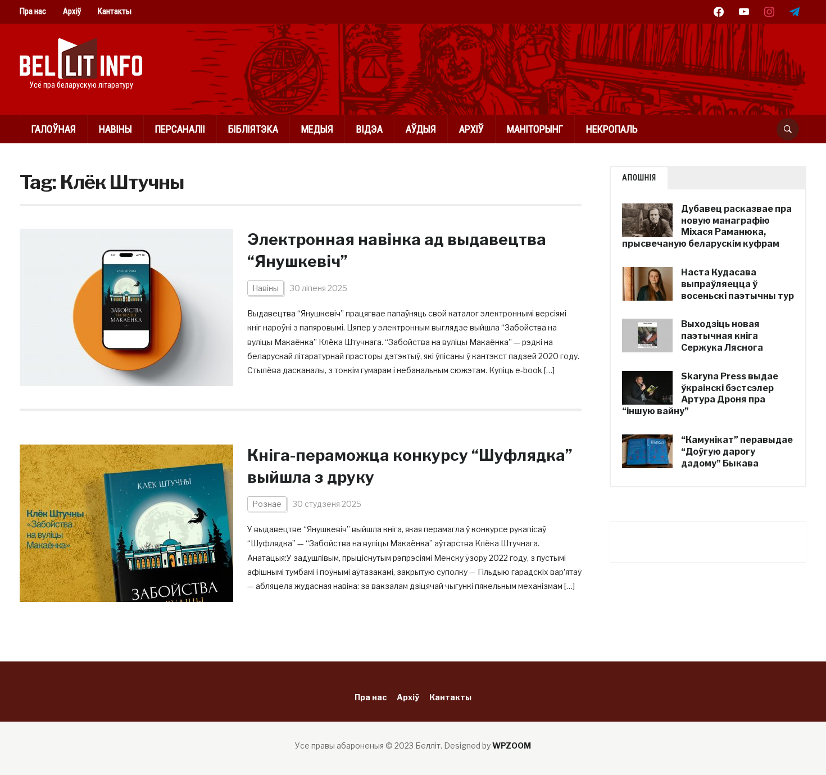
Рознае (267, 504)
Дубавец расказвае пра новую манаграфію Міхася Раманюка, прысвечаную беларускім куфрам (707, 226)
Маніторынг (535, 129)
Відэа (369, 129)
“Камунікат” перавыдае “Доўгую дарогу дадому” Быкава (737, 451)
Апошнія (639, 177)
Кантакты (114, 11)
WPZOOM (511, 745)
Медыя (317, 129)
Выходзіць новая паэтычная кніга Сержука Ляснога (722, 336)
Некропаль (612, 129)
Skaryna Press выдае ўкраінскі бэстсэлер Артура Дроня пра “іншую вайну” (700, 393)
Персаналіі (180, 129)
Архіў (72, 11)
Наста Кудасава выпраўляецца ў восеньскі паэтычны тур (737, 284)
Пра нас (33, 11)
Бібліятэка (253, 129)
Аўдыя (421, 129)
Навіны (115, 129)
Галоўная (53, 129)
